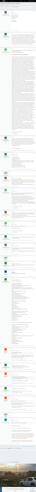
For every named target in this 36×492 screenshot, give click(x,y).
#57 (35, 372)
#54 (35, 278)
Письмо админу (21, 483)
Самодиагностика (21, 470)
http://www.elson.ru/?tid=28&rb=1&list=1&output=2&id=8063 (21, 428)
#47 (35, 189)
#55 (35, 348)
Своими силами (21, 472)
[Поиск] (35, 1)
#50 (35, 235)
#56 (35, 364)
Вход (20, 481)
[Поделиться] (33, 11)
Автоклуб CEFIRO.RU (5, 465)
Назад (2, 9)
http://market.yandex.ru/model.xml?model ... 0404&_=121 (23, 391)
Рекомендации (5, 174)
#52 (35, 262)
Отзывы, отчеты (21, 474)
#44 (35, 137)
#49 (35, 222)
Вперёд (11, 9)
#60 (35, 419)
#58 (35, 387)
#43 (35, 48)
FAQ (19, 469)
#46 (35, 177)
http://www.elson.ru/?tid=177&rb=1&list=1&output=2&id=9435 (21, 431)
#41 (35, 11)
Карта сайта (21, 475)
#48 (35, 211)
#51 (35, 244)
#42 (35, 33)
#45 (35, 153)
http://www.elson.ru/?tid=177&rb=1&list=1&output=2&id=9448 (24, 441)
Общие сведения (21, 467)
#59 (35, 397)
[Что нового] (33, 1)
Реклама (5, 259)
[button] (1, 1)
